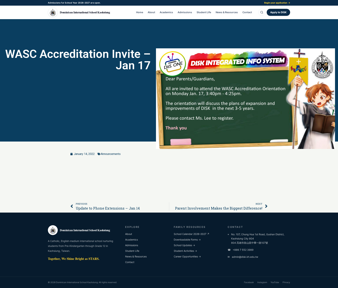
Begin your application (277, 2)
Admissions (185, 12)
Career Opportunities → (187, 256)
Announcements (111, 154)
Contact (247, 12)
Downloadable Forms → (187, 239)
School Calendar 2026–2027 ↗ (191, 233)
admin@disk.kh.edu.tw (243, 256)
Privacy (286, 282)
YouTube (275, 282)
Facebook (249, 282)
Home (139, 12)
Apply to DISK (278, 12)
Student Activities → (185, 250)
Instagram (262, 282)
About (151, 12)
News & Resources (227, 12)
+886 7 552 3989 (241, 249)
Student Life (204, 12)
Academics (166, 12)
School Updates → (184, 245)
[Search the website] (261, 12)
